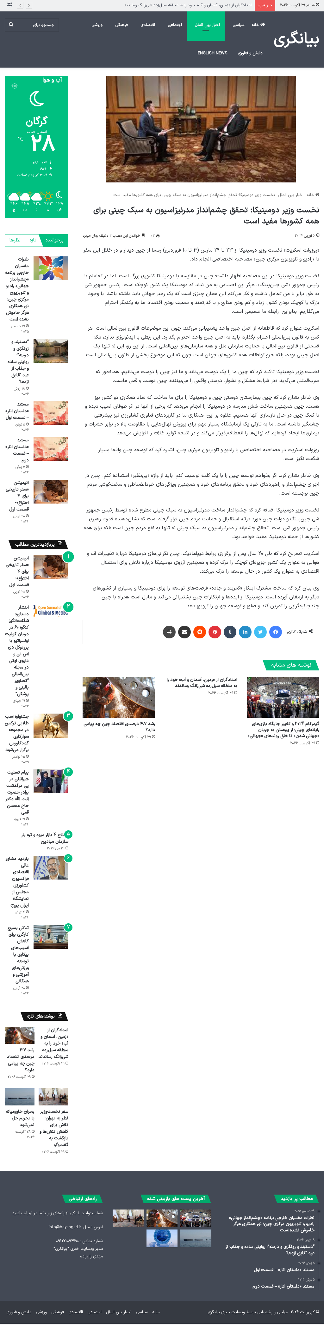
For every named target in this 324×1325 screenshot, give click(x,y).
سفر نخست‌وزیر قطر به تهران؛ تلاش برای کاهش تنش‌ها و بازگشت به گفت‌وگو (54, 1128)
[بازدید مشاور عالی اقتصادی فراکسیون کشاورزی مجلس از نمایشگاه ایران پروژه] (51, 868)
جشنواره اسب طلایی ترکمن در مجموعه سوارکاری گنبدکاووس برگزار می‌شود (17, 733)
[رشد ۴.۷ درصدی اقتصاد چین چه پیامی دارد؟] (119, 697)
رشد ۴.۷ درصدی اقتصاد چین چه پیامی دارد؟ (213, 5)
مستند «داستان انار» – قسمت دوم (17, 450)
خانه (256, 25)
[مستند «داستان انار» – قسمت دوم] (51, 449)
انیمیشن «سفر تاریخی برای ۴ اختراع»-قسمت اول (17, 496)
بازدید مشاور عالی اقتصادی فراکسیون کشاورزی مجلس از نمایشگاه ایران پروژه (17, 882)
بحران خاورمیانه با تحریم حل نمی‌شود (20, 1118)
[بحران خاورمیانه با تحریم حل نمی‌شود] (19, 1096)
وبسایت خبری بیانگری (226, 1312)
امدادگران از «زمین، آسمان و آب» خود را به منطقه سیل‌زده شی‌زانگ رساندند (202, 682)
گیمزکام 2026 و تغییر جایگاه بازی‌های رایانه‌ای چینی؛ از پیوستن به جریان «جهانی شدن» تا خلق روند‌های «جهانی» (283, 730)
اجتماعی (175, 25)
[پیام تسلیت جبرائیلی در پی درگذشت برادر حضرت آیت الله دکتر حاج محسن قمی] (51, 781)
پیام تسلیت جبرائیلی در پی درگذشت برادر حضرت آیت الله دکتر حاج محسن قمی (17, 792)
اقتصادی (147, 25)
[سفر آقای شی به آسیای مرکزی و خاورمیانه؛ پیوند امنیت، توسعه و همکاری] (162, 1238)
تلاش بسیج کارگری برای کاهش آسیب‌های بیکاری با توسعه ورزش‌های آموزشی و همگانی (18, 955)
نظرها (15, 240)
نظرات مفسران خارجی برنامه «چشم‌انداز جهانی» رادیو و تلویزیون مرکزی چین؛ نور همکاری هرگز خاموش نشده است (17, 289)
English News (212, 53)
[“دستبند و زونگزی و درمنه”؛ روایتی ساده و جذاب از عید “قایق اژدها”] (51, 351)
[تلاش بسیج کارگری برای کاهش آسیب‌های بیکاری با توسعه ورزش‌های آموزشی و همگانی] (51, 937)
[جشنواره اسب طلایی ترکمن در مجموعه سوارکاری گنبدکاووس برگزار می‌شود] (51, 725)
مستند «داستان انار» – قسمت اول (17, 411)
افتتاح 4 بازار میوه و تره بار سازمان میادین (44, 838)
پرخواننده (55, 240)
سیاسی (239, 25)
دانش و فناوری (250, 53)
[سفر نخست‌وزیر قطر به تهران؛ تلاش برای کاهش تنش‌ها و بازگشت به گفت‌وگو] (53, 1096)
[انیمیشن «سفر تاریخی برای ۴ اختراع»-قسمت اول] (51, 492)
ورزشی (97, 25)
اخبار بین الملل (207, 25)
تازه (33, 240)
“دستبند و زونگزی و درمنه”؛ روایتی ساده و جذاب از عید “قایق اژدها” (18, 362)
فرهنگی (121, 25)
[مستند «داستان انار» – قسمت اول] (51, 413)
